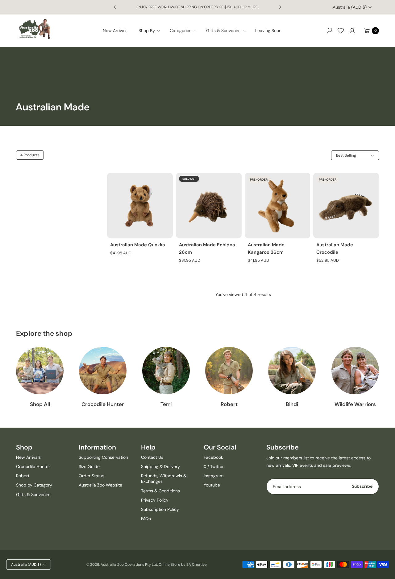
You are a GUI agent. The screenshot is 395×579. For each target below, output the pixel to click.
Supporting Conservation (103, 457)
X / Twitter (214, 466)
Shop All (40, 404)
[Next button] (280, 7)
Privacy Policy (154, 500)
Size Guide (89, 466)
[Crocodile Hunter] (103, 370)
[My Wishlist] (340, 30)
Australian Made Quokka (137, 245)
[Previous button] (115, 7)
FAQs (146, 518)
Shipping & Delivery (160, 466)
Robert (229, 404)
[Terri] (166, 370)
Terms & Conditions (160, 491)
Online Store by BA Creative (183, 564)
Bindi (292, 404)
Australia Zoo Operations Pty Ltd (129, 564)
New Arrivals (28, 457)
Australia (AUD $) (350, 7)
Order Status (91, 475)
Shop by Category (34, 485)
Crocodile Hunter (102, 404)
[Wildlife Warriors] (355, 370)
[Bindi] (292, 370)
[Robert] (229, 370)
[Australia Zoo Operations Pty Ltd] (34, 29)
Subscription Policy (160, 509)
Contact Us (152, 457)
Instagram (213, 475)
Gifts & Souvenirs (33, 494)
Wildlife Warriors (355, 404)
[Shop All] (40, 370)
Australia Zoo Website (100, 485)
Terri (166, 404)
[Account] (352, 30)
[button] (151, 30)
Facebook (213, 457)
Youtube (212, 485)
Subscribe (362, 486)
